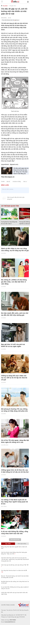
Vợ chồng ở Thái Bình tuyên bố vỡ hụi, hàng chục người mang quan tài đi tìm (14, 502)
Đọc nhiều (8, 543)
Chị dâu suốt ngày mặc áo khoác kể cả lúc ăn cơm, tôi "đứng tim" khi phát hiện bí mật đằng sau (20, 170)
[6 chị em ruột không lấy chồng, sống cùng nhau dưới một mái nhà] (15, 519)
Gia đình (5, 5)
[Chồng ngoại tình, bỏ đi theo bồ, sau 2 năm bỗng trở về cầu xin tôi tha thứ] (15, 458)
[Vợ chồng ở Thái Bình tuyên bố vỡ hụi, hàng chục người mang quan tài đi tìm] (15, 487)
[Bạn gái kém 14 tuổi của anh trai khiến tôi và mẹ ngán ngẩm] (15, 332)
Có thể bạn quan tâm (10, 206)
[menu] (2, 1)
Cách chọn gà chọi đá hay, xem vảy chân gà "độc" (14, 565)
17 (14, 554)
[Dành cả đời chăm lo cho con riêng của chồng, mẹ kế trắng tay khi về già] (15, 236)
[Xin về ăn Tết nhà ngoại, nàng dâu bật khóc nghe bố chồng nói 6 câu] (15, 428)
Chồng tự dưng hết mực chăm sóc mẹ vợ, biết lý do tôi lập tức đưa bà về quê (14, 378)
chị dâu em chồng (17, 181)
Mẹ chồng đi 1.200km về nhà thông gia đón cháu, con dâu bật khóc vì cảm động (14, 282)
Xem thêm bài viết (15, 539)
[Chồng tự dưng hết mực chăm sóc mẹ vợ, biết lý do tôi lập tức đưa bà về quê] (15, 363)
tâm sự (25, 181)
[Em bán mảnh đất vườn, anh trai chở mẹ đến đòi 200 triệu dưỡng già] (15, 301)
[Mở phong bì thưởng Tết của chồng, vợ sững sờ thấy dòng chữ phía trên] (15, 397)
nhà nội (8, 181)
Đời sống (4, 506)
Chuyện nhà (12, 5)
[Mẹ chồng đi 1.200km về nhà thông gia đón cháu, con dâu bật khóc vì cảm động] (15, 268)
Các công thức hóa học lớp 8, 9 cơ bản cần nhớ (13, 570)
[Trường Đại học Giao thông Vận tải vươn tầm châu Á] (9, 213)
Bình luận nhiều (22, 543)
